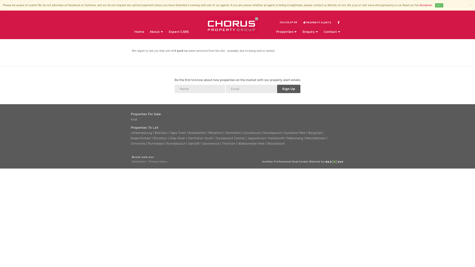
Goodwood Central (230, 138)
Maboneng (295, 138)
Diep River (177, 138)
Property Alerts (318, 22)
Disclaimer (139, 161)
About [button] (155, 32)
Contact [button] (331, 32)
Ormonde (138, 143)
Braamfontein (141, 138)
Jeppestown (256, 138)
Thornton (228, 143)
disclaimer (425, 5)
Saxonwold (210, 143)
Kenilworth (276, 138)
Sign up (288, 89)
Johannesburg (141, 133)
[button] (310, 31)
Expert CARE (179, 32)
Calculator (288, 22)
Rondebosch (176, 143)
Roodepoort (272, 133)
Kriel (134, 119)
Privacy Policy (158, 161)
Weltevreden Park (251, 143)
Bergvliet (315, 133)
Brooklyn (160, 138)
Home (139, 32)
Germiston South (200, 138)
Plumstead (156, 143)
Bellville (161, 133)
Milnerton (215, 133)
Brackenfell (197, 133)
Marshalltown (316, 138)
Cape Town (177, 133)
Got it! (439, 5)
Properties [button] (285, 32)
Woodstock (276, 143)
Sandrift (194, 143)
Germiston (233, 133)
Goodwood (252, 133)
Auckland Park (295, 133)
